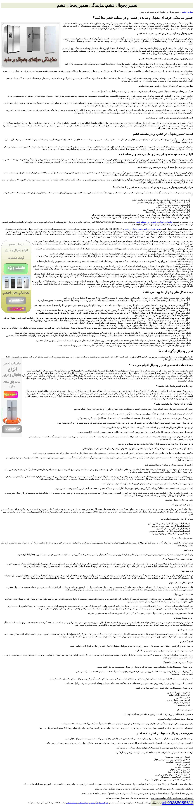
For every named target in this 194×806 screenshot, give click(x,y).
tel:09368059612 (177, 802)
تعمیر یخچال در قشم (152, 229)
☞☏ (172, 802)
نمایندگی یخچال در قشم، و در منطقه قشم (154, 222)
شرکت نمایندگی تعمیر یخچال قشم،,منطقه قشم (87, 803)
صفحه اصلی (187, 12)
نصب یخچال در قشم (133, 229)
